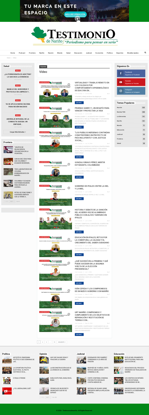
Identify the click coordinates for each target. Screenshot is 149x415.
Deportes (119, 53)
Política (110, 53)
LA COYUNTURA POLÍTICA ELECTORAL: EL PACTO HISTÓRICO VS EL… (22, 370)
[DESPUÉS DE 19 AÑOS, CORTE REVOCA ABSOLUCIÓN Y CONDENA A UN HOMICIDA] (81, 370)
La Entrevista (44, 82)
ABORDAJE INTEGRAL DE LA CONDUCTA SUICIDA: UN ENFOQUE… (18, 121)
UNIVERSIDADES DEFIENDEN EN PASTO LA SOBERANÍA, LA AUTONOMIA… (135, 390)
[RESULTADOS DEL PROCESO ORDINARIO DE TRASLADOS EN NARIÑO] (118, 370)
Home (12, 53)
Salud (68, 53)
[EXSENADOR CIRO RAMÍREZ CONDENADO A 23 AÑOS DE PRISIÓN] (81, 359)
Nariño (41, 53)
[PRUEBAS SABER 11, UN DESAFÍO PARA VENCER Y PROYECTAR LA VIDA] (55, 117)
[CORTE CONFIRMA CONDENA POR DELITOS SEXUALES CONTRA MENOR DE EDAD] (81, 380)
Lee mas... (79, 102)
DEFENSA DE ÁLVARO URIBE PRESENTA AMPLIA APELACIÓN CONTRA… (98, 390)
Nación (50, 53)
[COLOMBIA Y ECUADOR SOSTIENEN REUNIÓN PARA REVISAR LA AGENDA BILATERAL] (8, 183)
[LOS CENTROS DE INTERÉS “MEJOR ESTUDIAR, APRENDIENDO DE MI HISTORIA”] (118, 380)
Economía (99, 53)
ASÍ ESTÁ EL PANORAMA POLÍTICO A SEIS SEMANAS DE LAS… (23, 359)
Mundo (59, 53)
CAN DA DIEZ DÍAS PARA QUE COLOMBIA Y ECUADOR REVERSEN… (22, 161)
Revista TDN (121, 112)
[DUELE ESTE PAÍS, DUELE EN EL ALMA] (44, 380)
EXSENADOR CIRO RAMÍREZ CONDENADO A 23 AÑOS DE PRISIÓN (97, 359)
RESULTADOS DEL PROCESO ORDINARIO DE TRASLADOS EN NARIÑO (135, 370)
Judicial (89, 53)
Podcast (22, 53)
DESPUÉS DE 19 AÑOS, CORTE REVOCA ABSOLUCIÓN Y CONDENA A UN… (98, 370)
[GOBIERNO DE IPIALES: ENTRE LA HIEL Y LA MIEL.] (55, 195)
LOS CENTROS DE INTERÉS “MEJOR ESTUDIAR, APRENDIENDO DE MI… (134, 380)
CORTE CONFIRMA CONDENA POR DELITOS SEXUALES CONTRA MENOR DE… (98, 380)
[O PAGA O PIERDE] (7, 380)
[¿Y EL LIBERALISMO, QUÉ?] (7, 390)
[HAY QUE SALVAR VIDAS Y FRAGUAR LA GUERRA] (44, 359)
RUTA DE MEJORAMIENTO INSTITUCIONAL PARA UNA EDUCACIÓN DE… (134, 359)
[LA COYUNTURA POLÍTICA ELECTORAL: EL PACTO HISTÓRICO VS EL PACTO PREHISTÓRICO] (7, 370)
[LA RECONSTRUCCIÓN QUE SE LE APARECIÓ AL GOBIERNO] (44, 370)
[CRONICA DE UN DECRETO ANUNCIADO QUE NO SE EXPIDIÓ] (44, 390)
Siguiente (61, 342)
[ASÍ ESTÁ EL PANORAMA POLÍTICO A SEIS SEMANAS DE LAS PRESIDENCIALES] (7, 359)
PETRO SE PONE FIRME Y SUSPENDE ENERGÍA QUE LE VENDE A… (23, 195)
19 (54, 342)
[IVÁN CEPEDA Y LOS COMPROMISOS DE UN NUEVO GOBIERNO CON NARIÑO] (55, 297)
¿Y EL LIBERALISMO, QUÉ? (22, 388)
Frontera (32, 53)
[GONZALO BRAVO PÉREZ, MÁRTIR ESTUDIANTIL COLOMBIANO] (55, 171)
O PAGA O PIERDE (19, 378)
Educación (78, 53)
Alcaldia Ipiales (133, 53)
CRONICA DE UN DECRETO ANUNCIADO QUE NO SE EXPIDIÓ (59, 390)
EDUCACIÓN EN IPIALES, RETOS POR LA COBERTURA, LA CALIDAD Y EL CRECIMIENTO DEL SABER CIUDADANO (92, 240)
